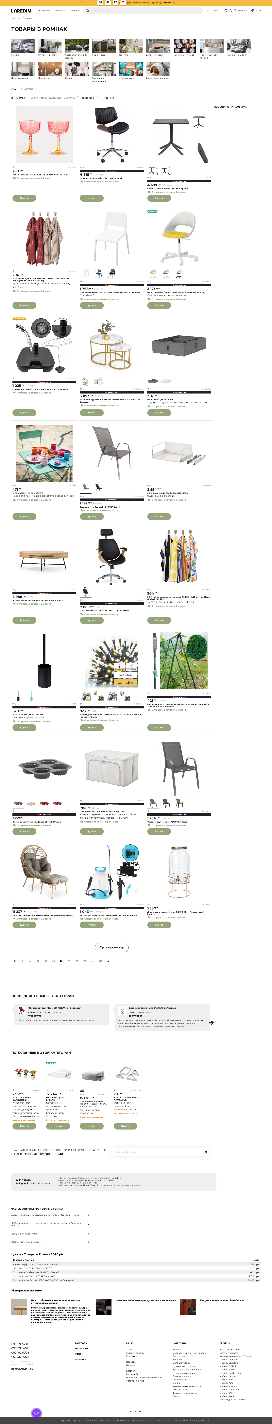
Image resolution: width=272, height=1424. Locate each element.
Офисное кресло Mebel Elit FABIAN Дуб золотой (104, 611)
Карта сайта (132, 1374)
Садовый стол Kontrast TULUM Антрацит (167, 189)
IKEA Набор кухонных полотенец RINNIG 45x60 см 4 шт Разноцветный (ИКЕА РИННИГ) (40, 280)
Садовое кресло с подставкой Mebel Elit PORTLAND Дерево (42, 915)
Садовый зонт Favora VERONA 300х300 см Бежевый (43, 1280)
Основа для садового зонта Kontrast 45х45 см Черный (40, 389)
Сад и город (179, 1356)
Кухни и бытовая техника (187, 1369)
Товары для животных (185, 1393)
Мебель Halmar (228, 1376)
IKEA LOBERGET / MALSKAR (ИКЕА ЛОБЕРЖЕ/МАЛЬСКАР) (176, 292)
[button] (211, 1022)
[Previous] (14, 961)
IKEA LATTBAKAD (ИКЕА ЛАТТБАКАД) (126, 1099)
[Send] (205, 1152)
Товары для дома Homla (233, 1399)
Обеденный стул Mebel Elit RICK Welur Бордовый (54, 1008)
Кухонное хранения (184, 1373)
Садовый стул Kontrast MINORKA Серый (100, 507)
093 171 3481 (211, 10)
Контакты (131, 1356)
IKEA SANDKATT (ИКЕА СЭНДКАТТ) (32, 1268)
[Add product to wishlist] (74, 108)
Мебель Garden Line (231, 1373)
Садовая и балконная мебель (189, 1353)
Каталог (46, 10)
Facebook (81, 1343)
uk (256, 10)
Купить (24, 198)
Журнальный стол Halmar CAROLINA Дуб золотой (37, 600)
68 (45, 961)
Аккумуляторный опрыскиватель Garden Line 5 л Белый (108, 915)
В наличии (74, 10)
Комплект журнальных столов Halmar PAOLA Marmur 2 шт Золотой (110, 401)
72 (77, 961)
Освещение (179, 1379)
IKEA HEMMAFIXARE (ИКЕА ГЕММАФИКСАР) (102, 811)
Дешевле (55, 97)
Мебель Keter (227, 1383)
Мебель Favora (228, 1369)
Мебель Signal (227, 1396)
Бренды (58, 10)
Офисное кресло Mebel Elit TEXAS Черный (101, 178)
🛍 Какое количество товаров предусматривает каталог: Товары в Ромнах (46, 1224)
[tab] (50, 1215)
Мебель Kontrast (228, 1386)
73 (84, 961)
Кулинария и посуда (184, 1366)
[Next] (108, 961)
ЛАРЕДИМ (16, 18)
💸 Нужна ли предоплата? (25, 1234)
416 (100, 961)
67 (38, 961)
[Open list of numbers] (218, 11)
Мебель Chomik (228, 1359)
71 (69, 961)
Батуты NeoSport (229, 1353)
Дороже (69, 97)
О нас (129, 1349)
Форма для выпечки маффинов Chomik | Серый (36, 822)
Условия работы (135, 1353)
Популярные (38, 97)
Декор (176, 1383)
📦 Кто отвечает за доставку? (26, 1242)
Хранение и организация (187, 1386)
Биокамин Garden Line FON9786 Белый (36, 1272)
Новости (130, 1361)
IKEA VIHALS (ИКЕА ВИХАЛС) (56, 1099)
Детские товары (182, 1362)
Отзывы (130, 1365)
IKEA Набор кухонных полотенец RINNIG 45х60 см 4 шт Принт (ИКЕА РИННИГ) (179, 598)
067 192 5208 (20, 1352)
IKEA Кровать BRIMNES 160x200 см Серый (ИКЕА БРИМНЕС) (92, 1103)
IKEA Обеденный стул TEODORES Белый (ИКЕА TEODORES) (110, 292)
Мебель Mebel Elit (229, 1389)
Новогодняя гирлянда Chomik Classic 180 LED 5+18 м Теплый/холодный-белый (111, 716)
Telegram (80, 1359)
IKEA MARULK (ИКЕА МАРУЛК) (27, 493)
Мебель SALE (227, 1393)
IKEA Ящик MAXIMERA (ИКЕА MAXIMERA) (168, 493)
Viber (78, 1354)
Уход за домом (181, 1389)
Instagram (81, 1348)
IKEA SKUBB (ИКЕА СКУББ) (160, 400)
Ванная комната (182, 1376)
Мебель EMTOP (228, 1366)
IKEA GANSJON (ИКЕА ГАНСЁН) (27, 715)
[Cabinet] (231, 10)
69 (53, 961)
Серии (176, 1396)
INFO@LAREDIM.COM (23, 1368)
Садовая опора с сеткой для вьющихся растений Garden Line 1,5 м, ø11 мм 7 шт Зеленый (178, 705)
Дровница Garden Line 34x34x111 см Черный (152, 1008)
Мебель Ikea (226, 1379)
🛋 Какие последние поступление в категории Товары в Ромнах (45, 1215)
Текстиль (177, 1359)
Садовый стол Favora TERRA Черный (34, 1276)
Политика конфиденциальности (144, 1377)
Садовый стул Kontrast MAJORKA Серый (167, 822)
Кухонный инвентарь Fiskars (235, 1356)
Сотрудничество (135, 1380)
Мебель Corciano (229, 1362)
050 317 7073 (20, 1357)
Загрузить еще (115, 947)
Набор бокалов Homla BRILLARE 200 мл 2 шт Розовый (40, 175)
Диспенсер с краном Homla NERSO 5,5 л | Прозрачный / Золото (175, 913)
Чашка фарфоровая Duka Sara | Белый (35, 1264)
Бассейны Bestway (230, 1349)
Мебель (177, 1349)
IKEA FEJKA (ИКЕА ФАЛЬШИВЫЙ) (21, 1099)
